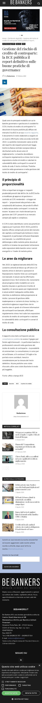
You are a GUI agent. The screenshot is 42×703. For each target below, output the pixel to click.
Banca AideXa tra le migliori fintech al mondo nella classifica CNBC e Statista (26, 514)
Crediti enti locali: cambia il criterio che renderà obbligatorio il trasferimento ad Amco (27, 527)
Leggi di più (24, 677)
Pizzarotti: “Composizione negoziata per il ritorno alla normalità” (25, 446)
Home (4, 38)
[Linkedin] (4, 82)
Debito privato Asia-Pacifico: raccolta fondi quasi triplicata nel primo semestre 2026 (27, 487)
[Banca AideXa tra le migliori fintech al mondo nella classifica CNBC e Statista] (8, 515)
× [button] (39, 665)
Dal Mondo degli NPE (15, 38)
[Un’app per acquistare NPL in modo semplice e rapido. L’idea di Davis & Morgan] (8, 435)
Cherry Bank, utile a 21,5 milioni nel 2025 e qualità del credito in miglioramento (26, 458)
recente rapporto (31, 133)
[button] (20, 35)
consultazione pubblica (11, 339)
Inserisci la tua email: (10, 555)
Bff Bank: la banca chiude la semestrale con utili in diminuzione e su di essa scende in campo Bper (27, 500)
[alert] (21, 683)
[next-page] (7, 468)
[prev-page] (3, 468)
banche (11, 383)
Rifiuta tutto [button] (31, 693)
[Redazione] (3, 76)
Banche (19, 44)
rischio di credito (26, 383)
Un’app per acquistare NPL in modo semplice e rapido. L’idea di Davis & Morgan (27, 434)
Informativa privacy (15, 549)
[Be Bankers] (21, 583)
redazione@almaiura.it (16, 638)
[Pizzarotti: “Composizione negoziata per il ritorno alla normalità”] (8, 447)
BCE (24, 44)
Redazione (11, 76)
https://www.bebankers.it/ (21, 416)
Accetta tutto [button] (11, 693)
